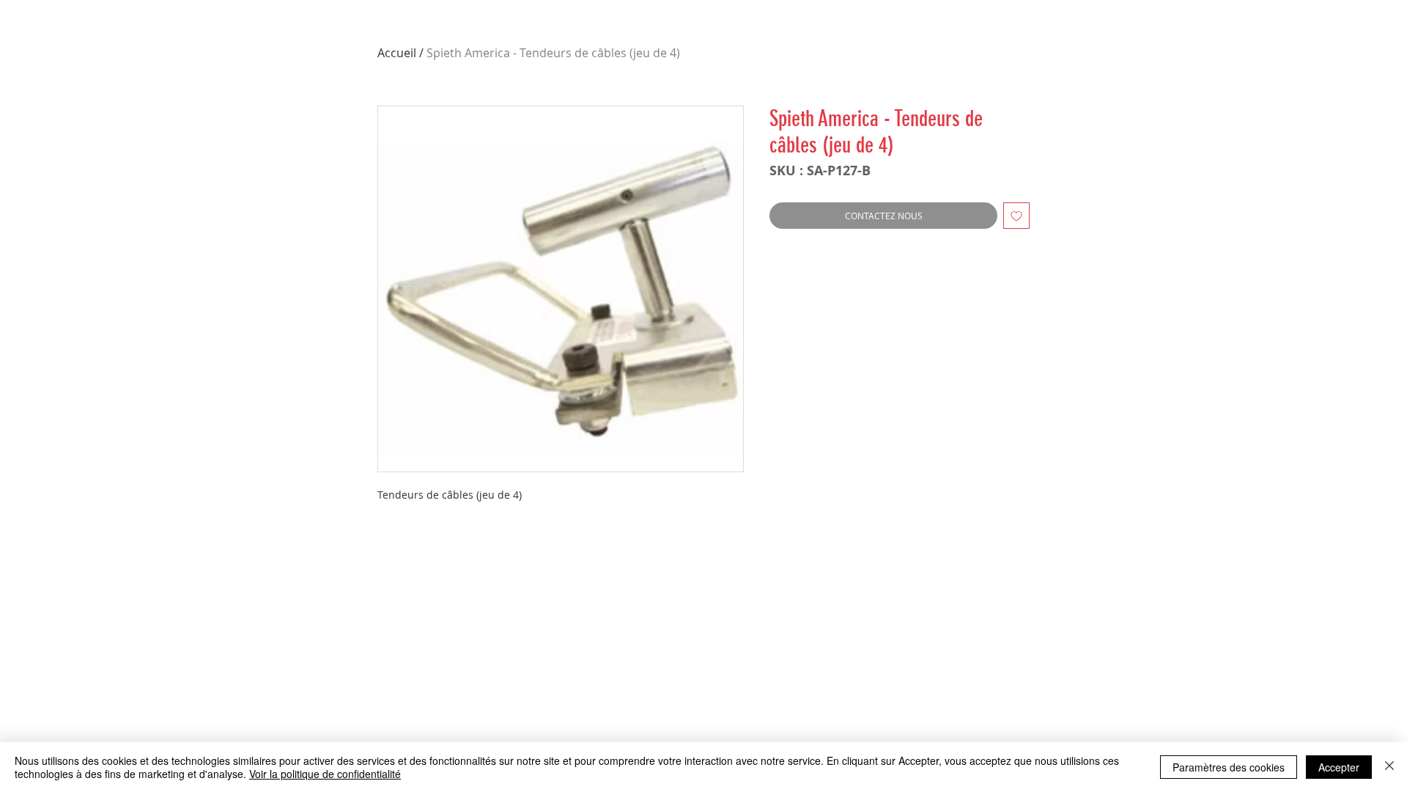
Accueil (396, 53)
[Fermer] (1389, 767)
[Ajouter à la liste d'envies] (1016, 215)
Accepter (1338, 767)
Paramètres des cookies (1228, 767)
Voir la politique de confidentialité (325, 773)
